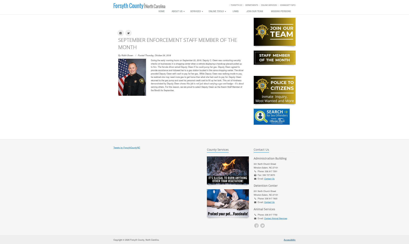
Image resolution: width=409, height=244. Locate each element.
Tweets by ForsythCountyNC (126, 147)
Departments (251, 5)
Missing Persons (281, 11)
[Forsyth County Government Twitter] (262, 225)
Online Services (269, 5)
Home (161, 11)
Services (195, 11)
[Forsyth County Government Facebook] (256, 225)
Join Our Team (255, 11)
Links (236, 11)
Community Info (288, 5)
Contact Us (269, 178)
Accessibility (290, 239)
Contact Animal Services (275, 218)
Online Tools (216, 11)
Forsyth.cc (236, 5)
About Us (177, 11)
